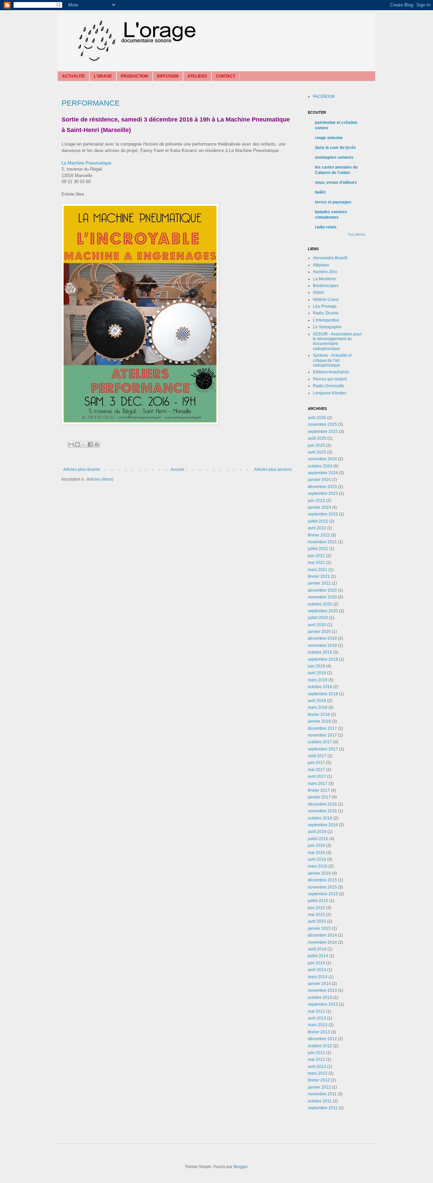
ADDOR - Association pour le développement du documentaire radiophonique (337, 341)
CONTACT (225, 76)
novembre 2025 (322, 424)
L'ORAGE (103, 76)
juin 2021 (316, 555)
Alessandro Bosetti (330, 258)
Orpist (318, 292)
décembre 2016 (322, 804)
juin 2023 (316, 500)
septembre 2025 (323, 431)
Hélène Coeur (326, 299)
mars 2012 (317, 1073)
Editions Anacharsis (331, 372)
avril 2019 (317, 673)
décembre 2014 (322, 935)
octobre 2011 (320, 1101)
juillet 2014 (318, 956)
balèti (320, 192)
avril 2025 (317, 452)
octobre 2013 (320, 997)
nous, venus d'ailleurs (336, 182)
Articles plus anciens (273, 469)
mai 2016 (316, 852)
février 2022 (319, 535)
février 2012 (319, 1080)
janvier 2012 (319, 1087)
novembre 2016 (322, 811)
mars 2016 (317, 866)
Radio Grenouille (328, 386)
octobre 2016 (320, 818)
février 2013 (319, 1032)
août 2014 (317, 949)
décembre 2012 (322, 1038)
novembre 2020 (322, 597)
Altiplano (321, 265)
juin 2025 (316, 445)
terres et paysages (333, 202)
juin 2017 (316, 762)
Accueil (177, 469)
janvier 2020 (319, 631)
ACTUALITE (73, 76)
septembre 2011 (323, 1107)
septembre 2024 (323, 472)
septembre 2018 (323, 694)
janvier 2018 (319, 721)
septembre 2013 (323, 1004)
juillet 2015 (318, 900)
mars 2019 (317, 680)
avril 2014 (317, 969)
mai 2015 (316, 914)
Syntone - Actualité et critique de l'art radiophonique (332, 360)
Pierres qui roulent (330, 379)
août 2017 (317, 755)
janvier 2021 (319, 583)
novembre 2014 (322, 942)
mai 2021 (316, 562)
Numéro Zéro (325, 271)
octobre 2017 (320, 742)
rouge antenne (329, 137)
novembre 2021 (322, 542)
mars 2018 (317, 707)
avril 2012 (317, 1066)
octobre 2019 (320, 652)
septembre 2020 (323, 611)
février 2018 (319, 714)
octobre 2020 (320, 604)
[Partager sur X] (84, 444)
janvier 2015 (319, 928)
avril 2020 (317, 624)
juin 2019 (316, 666)
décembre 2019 (322, 638)
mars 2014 (317, 976)
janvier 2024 (319, 479)
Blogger (240, 1166)
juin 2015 (316, 907)
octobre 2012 (320, 1046)
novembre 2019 (322, 645)
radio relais (326, 227)
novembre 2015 (322, 887)
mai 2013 (316, 1011)
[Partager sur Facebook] (90, 444)
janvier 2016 (319, 873)
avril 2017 (317, 776)
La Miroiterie (324, 279)
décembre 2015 (322, 880)
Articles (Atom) (100, 479)
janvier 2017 (319, 797)
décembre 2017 (322, 728)
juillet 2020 (318, 617)
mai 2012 (316, 1059)
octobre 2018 (320, 686)
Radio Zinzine (326, 313)
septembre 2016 (323, 825)
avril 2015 (317, 921)
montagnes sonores (334, 157)
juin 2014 (316, 963)
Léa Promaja (325, 306)
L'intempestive (326, 320)
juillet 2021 (318, 548)
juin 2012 (316, 1052)
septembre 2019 (323, 659)
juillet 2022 (318, 521)
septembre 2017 (323, 749)
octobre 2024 (320, 466)
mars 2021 (317, 569)
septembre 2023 (323, 493)
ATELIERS (197, 76)
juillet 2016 (318, 838)
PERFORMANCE (91, 103)
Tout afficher (356, 234)
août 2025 (317, 438)
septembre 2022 (323, 514)
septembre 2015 (323, 894)
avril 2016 (317, 859)
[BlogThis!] (77, 444)
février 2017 (319, 790)
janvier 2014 (319, 983)
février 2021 (319, 576)
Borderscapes (326, 285)
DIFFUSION (168, 76)
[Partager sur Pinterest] (96, 444)
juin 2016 (316, 845)
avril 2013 (317, 1018)
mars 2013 (317, 1025)
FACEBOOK (324, 96)
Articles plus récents (81, 469)
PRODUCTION (134, 76)
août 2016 (317, 831)
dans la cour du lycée (335, 147)
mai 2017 (316, 769)
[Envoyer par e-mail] (71, 444)
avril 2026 (317, 417)
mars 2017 (317, 783)
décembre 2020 (322, 590)
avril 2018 (317, 700)
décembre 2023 (322, 486)
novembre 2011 (322, 1094)
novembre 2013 (322, 990)
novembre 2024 (322, 459)
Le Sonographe (327, 327)
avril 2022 (317, 528)
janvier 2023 (319, 507)
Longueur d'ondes (329, 393)
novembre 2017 (322, 735)
